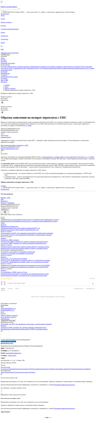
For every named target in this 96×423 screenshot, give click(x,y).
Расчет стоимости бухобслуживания (24, 66)
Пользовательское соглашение (80, 369)
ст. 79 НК (28, 125)
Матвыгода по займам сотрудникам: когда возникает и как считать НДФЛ (24, 267)
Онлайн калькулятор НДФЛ (52, 68)
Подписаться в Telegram (8, 341)
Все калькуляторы (6, 66)
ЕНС (2, 199)
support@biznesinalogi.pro (13, 353)
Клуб (2, 312)
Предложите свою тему (8, 320)
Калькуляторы (9, 372)
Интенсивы (4, 305)
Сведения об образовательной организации (15, 369)
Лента (3, 15)
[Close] (1, 393)
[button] (48, 65)
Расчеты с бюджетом (7, 203)
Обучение (32, 372)
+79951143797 (11, 355)
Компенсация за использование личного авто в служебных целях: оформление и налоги (29, 221)
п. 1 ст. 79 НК (89, 157)
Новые (3, 288)
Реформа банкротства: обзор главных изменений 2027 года (20, 230)
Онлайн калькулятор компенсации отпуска (75, 68)
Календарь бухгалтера (21, 372)
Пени (38, 66)
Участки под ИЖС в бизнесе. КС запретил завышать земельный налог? (23, 243)
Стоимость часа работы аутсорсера (51, 66)
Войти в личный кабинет (9, 6)
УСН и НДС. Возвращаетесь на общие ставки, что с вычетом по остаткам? (25, 262)
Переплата (4, 201)
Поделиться (5, 209)
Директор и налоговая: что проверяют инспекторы (17, 253)
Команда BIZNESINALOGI (9, 149)
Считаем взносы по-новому (71, 66)
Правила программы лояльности (60, 369)
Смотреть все (5, 54)
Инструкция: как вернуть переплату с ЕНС (14, 145)
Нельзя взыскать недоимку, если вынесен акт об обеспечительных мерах (24, 275)
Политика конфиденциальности (39, 369)
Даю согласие (5, 412)
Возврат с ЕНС (5, 197)
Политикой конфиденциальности (64, 385)
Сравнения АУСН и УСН (34, 68)
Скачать (3, 186)
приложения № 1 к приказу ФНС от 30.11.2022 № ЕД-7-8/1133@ (63, 157)
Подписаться (5, 14)
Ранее (17, 288)
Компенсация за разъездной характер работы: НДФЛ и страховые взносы (24, 248)
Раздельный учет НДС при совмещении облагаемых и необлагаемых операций (26, 235)
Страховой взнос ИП (19, 68)
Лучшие (10, 288)
